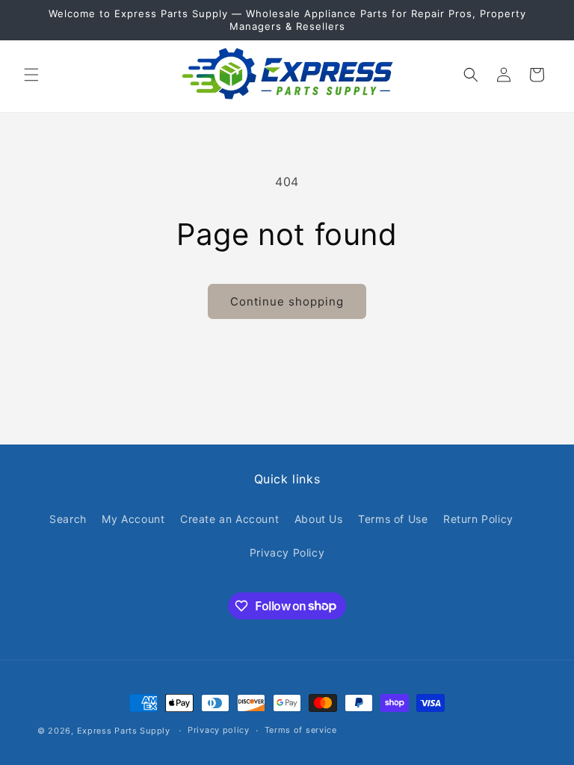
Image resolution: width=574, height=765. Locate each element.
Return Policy (478, 518)
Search (68, 518)
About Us (318, 518)
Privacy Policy (287, 552)
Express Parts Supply (123, 730)
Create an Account (229, 518)
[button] (31, 74)
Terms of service (301, 730)
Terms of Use (393, 518)
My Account (133, 518)
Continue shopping (287, 301)
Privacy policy (219, 730)
